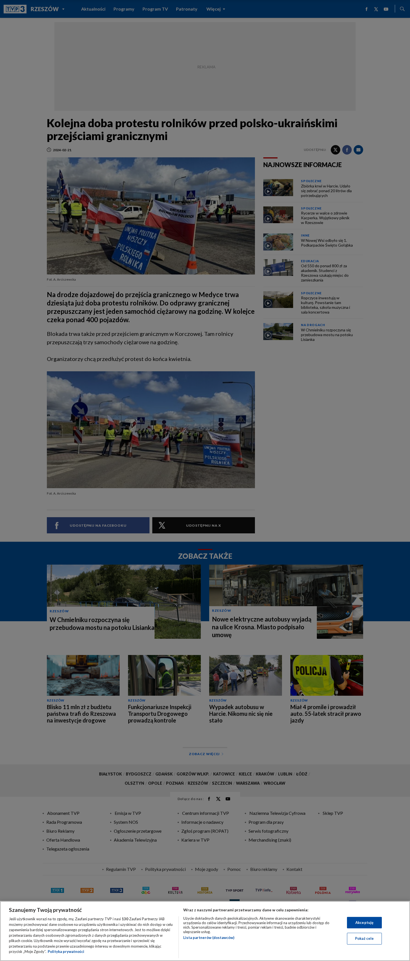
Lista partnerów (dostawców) (208, 937)
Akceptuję (364, 922)
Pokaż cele (364, 938)
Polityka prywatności (66, 951)
